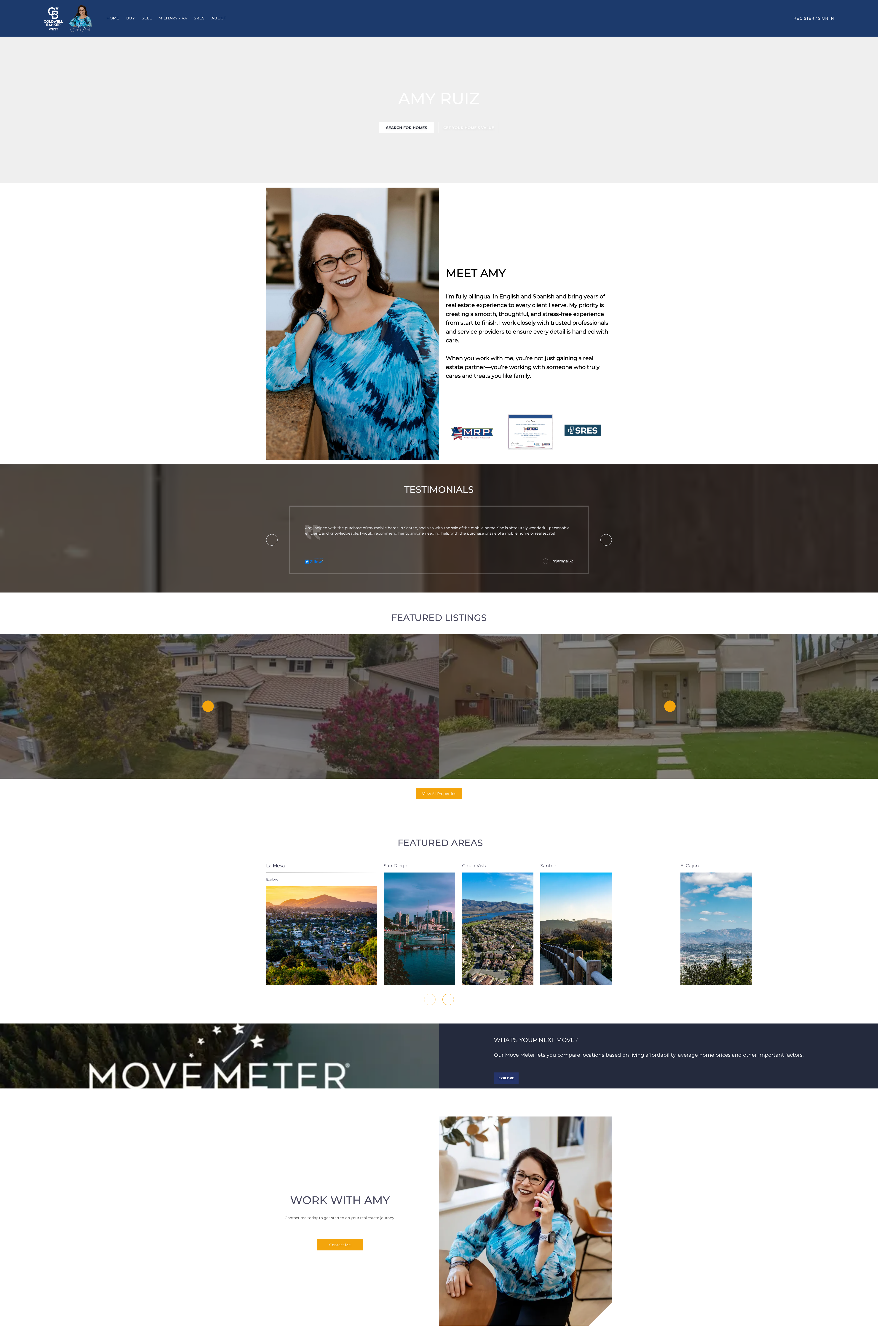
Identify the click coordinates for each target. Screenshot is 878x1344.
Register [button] (804, 18)
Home (113, 18)
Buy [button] (130, 18)
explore (272, 879)
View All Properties (439, 794)
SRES (199, 18)
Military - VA (173, 18)
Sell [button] (147, 18)
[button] (53, 18)
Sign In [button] (826, 18)
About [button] (218, 18)
